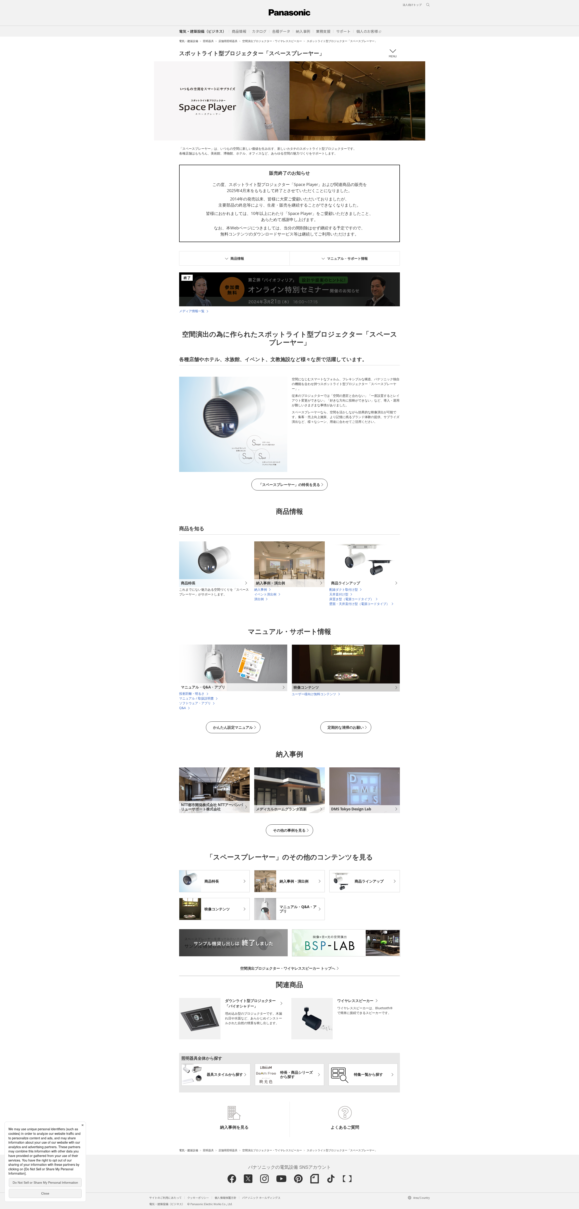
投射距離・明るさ (191, 693)
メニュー (392, 53)
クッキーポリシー (198, 1197)
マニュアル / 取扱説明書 (196, 698)
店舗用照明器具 (227, 41)
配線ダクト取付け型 (343, 589)
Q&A (182, 708)
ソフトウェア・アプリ (195, 703)
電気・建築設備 (188, 41)
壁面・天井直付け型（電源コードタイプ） (359, 604)
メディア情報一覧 (191, 311)
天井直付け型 (338, 594)
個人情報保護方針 (225, 1197)
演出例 (259, 599)
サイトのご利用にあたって (165, 1197)
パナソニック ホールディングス (261, 1197)
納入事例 (260, 589)
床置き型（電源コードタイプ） (351, 599)
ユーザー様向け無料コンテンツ (314, 694)
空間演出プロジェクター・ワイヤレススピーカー (272, 41)
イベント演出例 (265, 594)
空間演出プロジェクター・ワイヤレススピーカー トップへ (287, 968)
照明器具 (208, 41)
